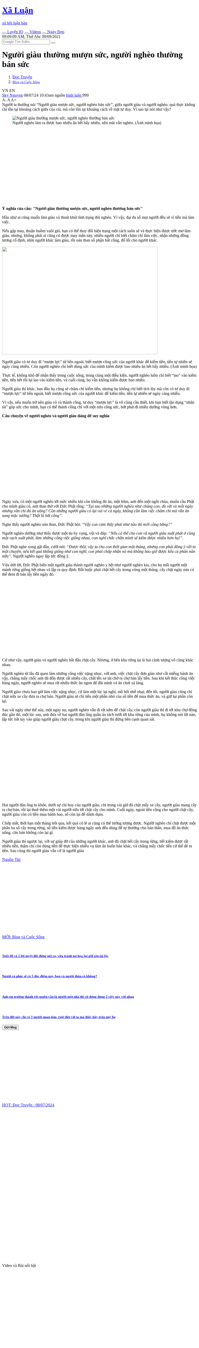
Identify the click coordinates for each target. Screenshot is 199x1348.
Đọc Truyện (22, 77)
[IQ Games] (4, 33)
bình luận (74, 95)
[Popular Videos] (26, 33)
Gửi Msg (10, 1027)
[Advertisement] (99, 165)
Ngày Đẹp (55, 32)
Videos (35, 32)
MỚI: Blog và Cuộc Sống (23, 937)
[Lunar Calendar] (44, 33)
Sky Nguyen (12, 95)
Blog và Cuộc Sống (26, 82)
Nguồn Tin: (11, 859)
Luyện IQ (14, 32)
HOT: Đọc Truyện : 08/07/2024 (28, 1105)
